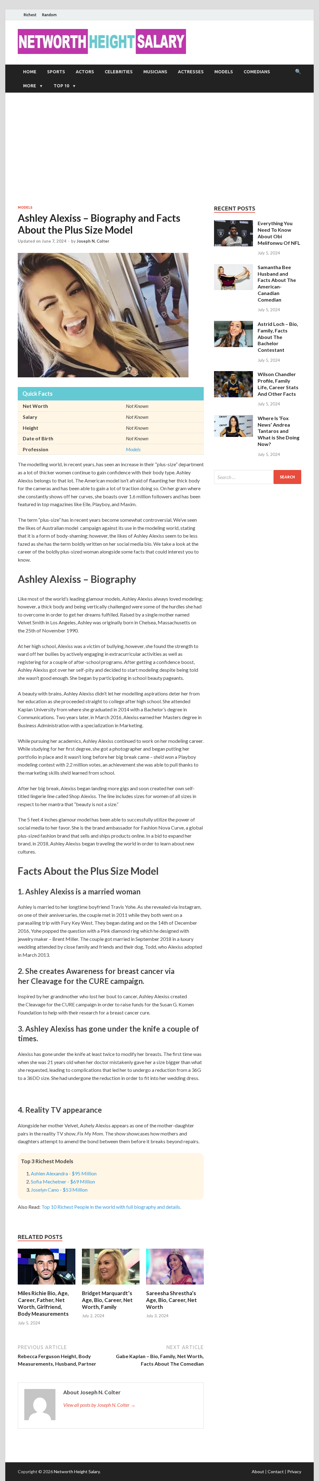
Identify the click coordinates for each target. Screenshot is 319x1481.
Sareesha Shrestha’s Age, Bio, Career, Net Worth (171, 1300)
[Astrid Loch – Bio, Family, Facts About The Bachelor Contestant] (233, 324)
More (29, 85)
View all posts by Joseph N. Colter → (99, 1405)
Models (223, 71)
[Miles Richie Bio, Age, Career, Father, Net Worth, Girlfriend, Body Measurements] (46, 1286)
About (258, 1471)
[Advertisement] (159, 148)
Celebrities (119, 71)
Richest (30, 15)
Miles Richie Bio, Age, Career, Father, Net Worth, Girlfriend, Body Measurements (43, 1303)
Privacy (294, 1471)
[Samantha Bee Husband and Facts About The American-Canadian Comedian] (233, 268)
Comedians (257, 71)
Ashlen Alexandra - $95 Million (64, 1173)
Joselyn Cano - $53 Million (59, 1190)
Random (49, 15)
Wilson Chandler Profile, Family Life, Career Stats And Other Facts (278, 383)
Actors (85, 71)
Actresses (191, 71)
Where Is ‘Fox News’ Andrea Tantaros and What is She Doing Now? (278, 431)
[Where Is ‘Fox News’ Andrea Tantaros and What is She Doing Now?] (233, 419)
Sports (56, 71)
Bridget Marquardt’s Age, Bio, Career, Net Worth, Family (107, 1300)
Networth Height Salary (77, 1471)
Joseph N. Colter (93, 241)
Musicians (155, 71)
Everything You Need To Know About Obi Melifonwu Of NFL (279, 232)
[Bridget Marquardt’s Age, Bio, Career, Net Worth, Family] (111, 1286)
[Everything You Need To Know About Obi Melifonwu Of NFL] (233, 224)
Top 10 (61, 85)
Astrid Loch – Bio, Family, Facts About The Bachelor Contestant (278, 337)
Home (29, 71)
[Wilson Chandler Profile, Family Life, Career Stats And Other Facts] (233, 375)
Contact (276, 1471)
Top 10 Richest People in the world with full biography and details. (111, 1207)
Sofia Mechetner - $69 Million (63, 1181)
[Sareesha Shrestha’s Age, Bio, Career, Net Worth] (175, 1286)
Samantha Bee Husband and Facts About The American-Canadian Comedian (277, 283)
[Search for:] (257, 477)
